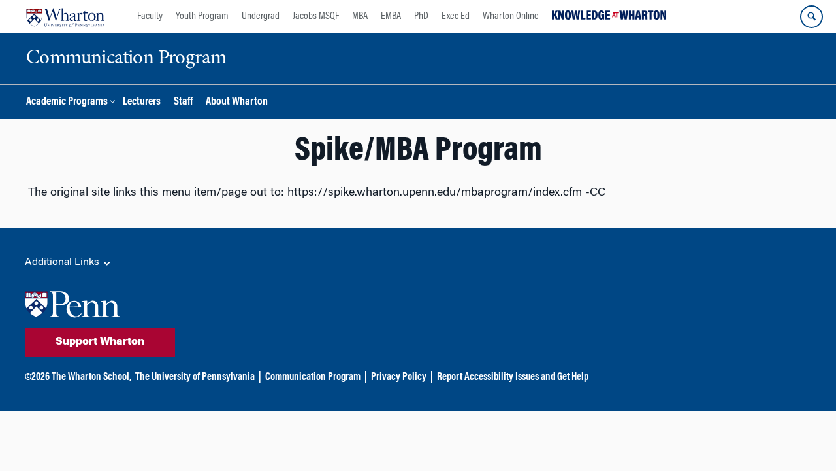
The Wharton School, (91, 377)
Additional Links (63, 262)
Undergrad (261, 16)
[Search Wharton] (811, 16)
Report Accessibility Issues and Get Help (512, 377)
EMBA (391, 16)
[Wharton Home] (65, 16)
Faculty (150, 16)
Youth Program (202, 16)
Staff (183, 102)
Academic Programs (67, 102)
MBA (360, 16)
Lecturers (142, 102)
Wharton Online (511, 16)
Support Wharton (100, 342)
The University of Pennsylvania (195, 377)
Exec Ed (456, 16)
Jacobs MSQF (316, 16)
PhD (421, 16)
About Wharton (237, 102)
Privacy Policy (398, 377)
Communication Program (313, 377)
